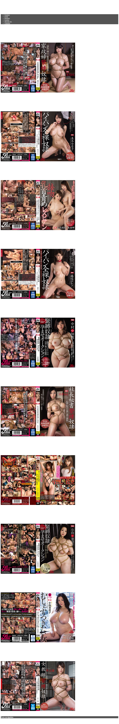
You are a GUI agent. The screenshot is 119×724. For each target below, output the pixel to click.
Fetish (6, 16)
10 (13, 720)
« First (7, 720)
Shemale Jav (8, 21)
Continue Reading (6, 95)
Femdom (7, 15)
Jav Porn (6, 6)
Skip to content (5, 1)
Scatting (6, 20)
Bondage (7, 18)
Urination (7, 23)
